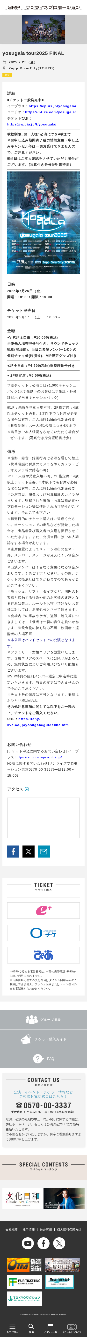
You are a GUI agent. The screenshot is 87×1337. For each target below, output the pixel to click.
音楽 (7, 74)
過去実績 (46, 1229)
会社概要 (12, 1229)
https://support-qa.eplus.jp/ (38, 757)
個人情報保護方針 (69, 1229)
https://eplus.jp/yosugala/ (52, 106)
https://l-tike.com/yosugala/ (50, 112)
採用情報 (29, 1229)
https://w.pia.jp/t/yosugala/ (32, 124)
